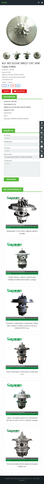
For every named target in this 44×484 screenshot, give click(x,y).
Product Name (8, 154)
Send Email (20, 91)
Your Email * (7, 148)
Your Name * (7, 135)
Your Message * (8, 160)
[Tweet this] (9, 85)
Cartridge (10, 82)
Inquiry (6, 91)
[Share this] (4, 85)
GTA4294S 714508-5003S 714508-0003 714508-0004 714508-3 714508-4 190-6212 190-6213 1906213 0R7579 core (22, 326)
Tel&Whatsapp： (8, 141)
